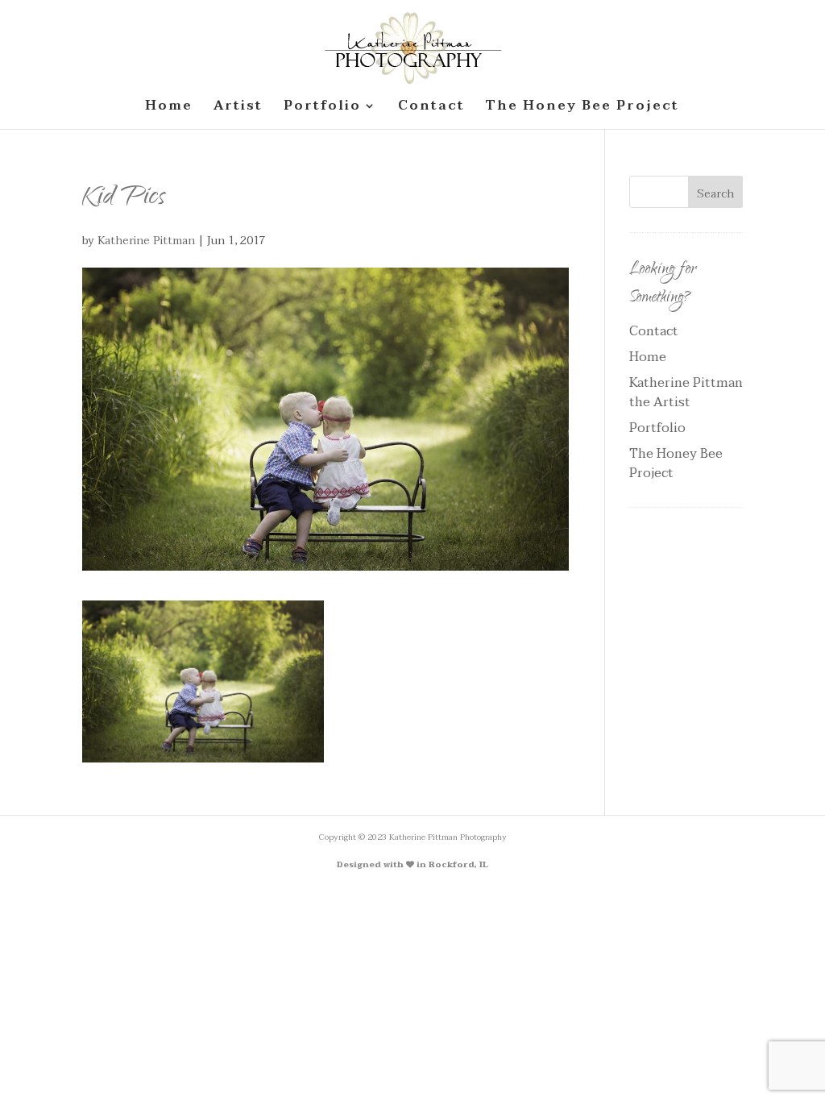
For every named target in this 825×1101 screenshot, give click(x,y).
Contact (653, 331)
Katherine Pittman (146, 240)
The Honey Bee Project (676, 463)
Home (647, 357)
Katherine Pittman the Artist (686, 392)
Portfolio (657, 428)
